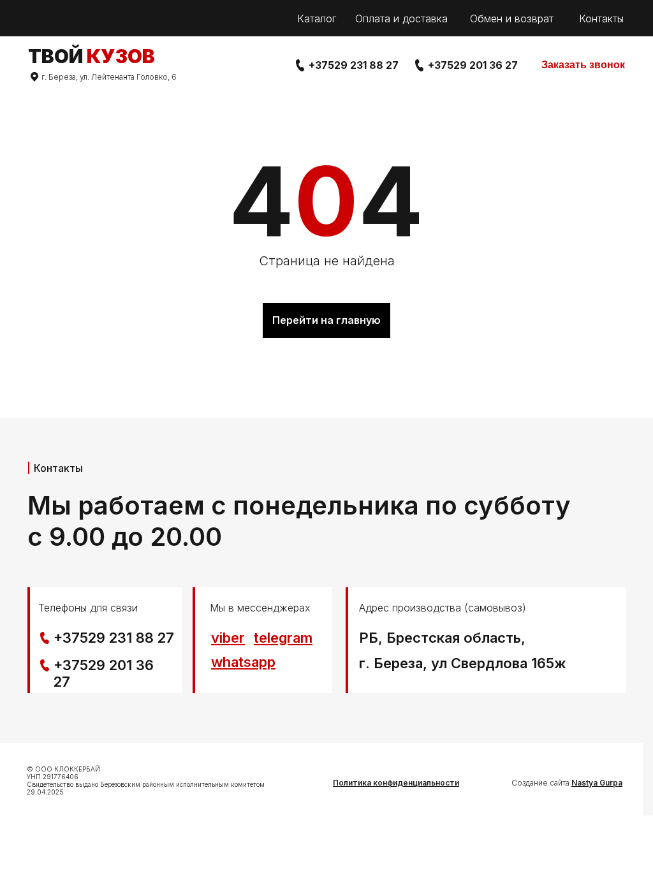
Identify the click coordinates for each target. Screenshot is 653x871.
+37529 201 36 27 (473, 65)
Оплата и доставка (401, 18)
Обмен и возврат (512, 18)
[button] (583, 65)
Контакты (601, 18)
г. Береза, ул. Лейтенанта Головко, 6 (109, 77)
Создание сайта (566, 782)
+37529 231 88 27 (354, 65)
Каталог (316, 18)
